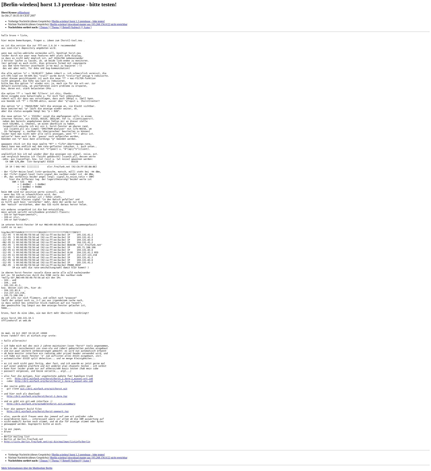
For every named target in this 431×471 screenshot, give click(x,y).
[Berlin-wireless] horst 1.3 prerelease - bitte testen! (78, 21)
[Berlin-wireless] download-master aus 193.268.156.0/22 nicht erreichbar (88, 24)
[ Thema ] (55, 27)
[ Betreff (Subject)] (71, 460)
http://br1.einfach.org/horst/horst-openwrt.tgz (38, 411)
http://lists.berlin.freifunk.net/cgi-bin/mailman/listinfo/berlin (47, 441)
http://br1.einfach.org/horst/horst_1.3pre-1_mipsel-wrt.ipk (54, 378)
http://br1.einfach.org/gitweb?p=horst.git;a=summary (41, 404)
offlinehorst (23, 12)
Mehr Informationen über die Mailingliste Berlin (26, 468)
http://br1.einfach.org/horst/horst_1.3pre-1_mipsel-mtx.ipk (54, 381)
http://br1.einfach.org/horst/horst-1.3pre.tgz (37, 396)
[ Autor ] (86, 27)
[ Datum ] (44, 27)
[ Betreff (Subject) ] (71, 27)
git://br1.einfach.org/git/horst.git (43, 388)
